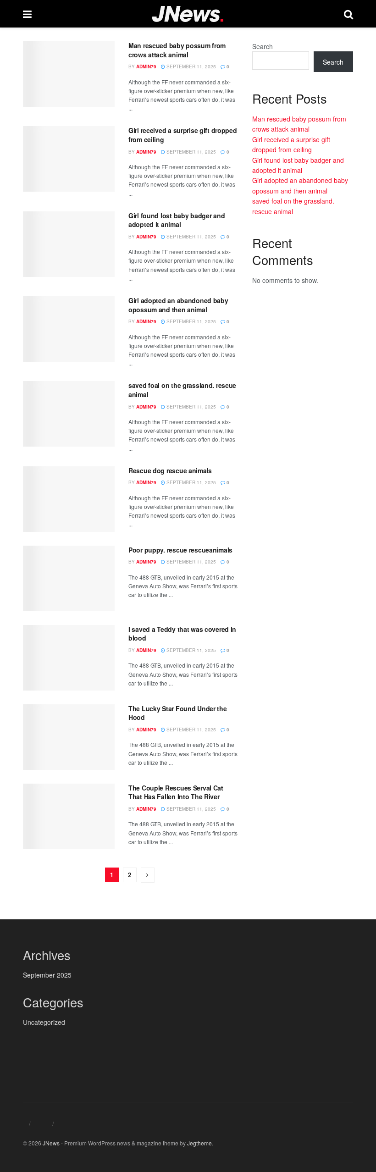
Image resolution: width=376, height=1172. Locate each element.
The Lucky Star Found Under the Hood (177, 713)
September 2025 (47, 974)
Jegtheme (199, 1143)
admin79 (146, 66)
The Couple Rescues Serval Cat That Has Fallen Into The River (175, 792)
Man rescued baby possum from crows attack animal (177, 50)
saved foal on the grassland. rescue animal (182, 390)
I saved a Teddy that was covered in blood (182, 634)
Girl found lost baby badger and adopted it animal (176, 220)
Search (262, 46)
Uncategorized (44, 1022)
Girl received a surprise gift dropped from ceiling (182, 135)
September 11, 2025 (190, 66)
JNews (51, 1143)
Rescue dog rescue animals (170, 470)
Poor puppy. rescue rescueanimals (180, 549)
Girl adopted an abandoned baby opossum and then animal (178, 305)
